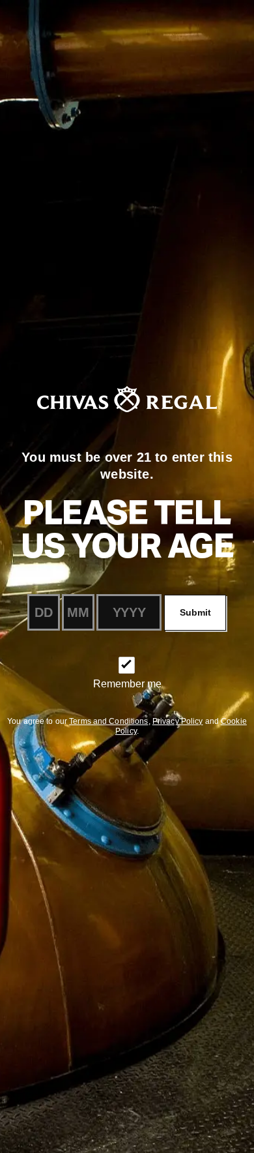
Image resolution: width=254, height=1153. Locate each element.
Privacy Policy (177, 721)
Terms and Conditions (108, 721)
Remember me (127, 683)
